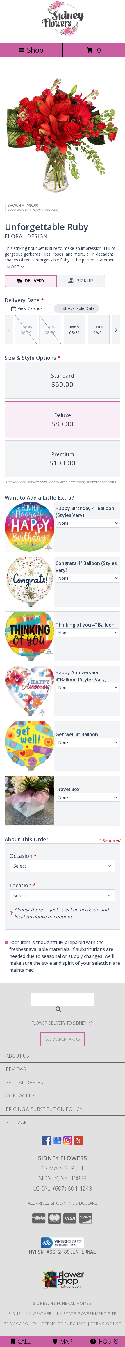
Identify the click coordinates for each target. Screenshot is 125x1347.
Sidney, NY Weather (30, 1313)
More (13, 266)
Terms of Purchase (64, 1323)
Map (64, 1341)
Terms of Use (106, 1323)
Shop (35, 50)
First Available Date (76, 308)
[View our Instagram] (67, 1143)
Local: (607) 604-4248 (62, 1188)
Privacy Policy (20, 1323)
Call (23, 1341)
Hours (107, 1341)
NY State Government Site (87, 1313)
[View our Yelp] (78, 1143)
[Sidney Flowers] (62, 34)
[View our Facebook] (46, 1143)
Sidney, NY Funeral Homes (62, 1303)
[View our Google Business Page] (57, 1143)
